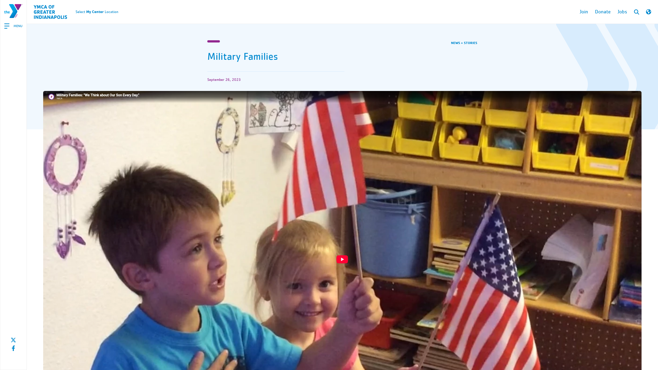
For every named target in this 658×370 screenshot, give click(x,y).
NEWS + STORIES (464, 43)
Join (584, 11)
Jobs (622, 11)
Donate (603, 11)
